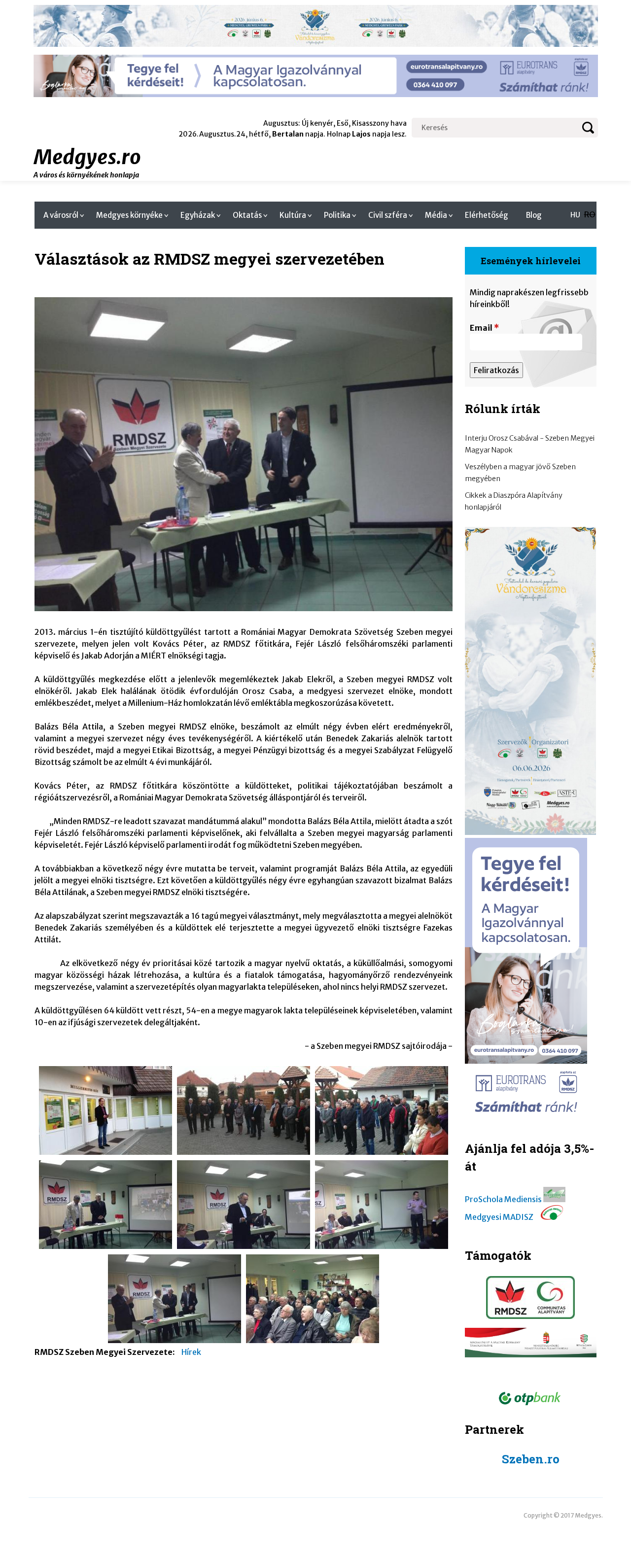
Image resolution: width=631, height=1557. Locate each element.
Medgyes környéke (129, 215)
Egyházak (197, 215)
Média (436, 215)
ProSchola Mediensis (503, 1199)
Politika (337, 215)
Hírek (191, 1352)
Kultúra (293, 215)
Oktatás (247, 215)
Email (484, 328)
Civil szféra (387, 215)
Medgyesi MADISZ (499, 1217)
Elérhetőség (486, 215)
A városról (60, 215)
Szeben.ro (531, 1459)
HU (575, 214)
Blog (534, 215)
